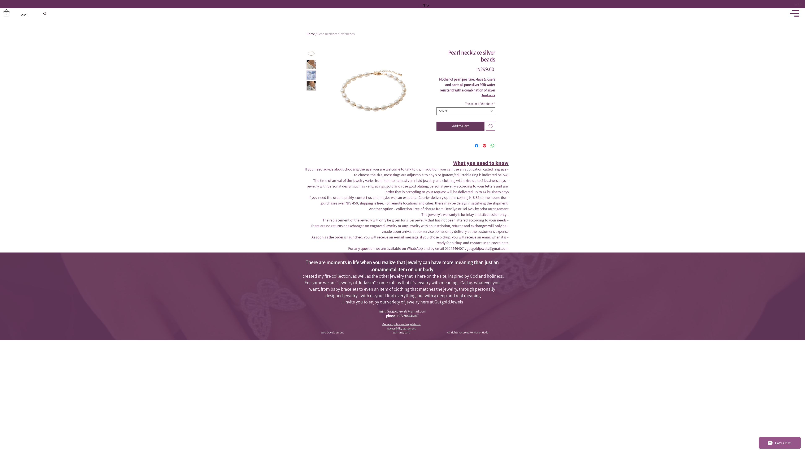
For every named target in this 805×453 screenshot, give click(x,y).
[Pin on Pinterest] (484, 145)
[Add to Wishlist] (490, 126)
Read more (488, 95)
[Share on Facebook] (476, 145)
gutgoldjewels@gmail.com (488, 248)
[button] (6, 12)
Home (310, 34)
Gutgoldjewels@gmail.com (406, 311)
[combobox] (465, 111)
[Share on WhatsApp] (492, 145)
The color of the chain (480, 104)
